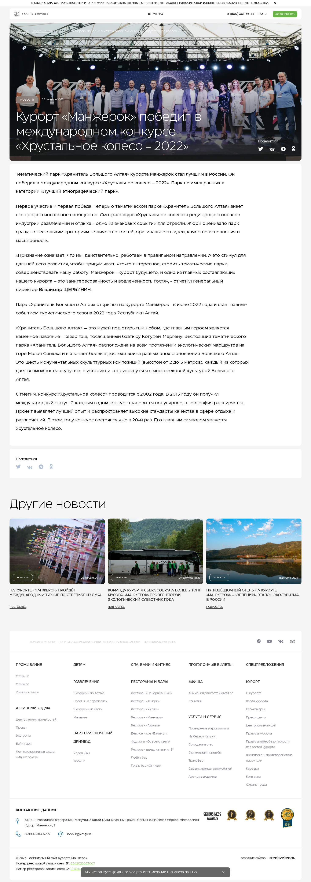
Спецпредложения (265, 664)
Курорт (253, 682)
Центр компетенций (261, 725)
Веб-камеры (255, 709)
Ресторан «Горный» (145, 725)
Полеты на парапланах (90, 701)
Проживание (29, 664)
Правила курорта (42, 642)
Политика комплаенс (160, 642)
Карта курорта (257, 701)
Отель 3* (22, 676)
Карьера (252, 768)
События (195, 701)
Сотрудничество (201, 744)
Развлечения (86, 682)
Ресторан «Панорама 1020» (151, 693)
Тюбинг (79, 761)
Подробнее (18, 607)
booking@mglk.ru (79, 834)
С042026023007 (82, 863)
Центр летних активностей (36, 719)
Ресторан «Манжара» (147, 717)
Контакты (253, 777)
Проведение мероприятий (209, 728)
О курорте (253, 693)
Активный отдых (33, 708)
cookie (129, 872)
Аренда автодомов (203, 777)
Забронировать (285, 14)
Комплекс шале (27, 692)
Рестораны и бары (149, 682)
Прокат (21, 727)
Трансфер (196, 760)
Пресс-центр (256, 717)
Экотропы (23, 736)
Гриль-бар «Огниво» (146, 766)
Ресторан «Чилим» (145, 709)
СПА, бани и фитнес (150, 664)
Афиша (195, 682)
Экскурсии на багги (87, 709)
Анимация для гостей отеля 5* (211, 693)
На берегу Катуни (202, 736)
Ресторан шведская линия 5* (152, 749)
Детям (79, 664)
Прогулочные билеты (211, 664)
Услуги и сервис (205, 717)
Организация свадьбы (205, 752)
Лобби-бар (139, 757)
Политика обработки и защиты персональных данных (99, 642)
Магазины (80, 717)
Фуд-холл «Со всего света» (151, 741)
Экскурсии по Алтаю (88, 693)
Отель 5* (22, 684)
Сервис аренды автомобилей (210, 768)
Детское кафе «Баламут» (149, 733)
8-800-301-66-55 (37, 834)
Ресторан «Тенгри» (145, 701)
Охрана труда (256, 785)
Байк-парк (23, 744)
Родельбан (81, 753)
